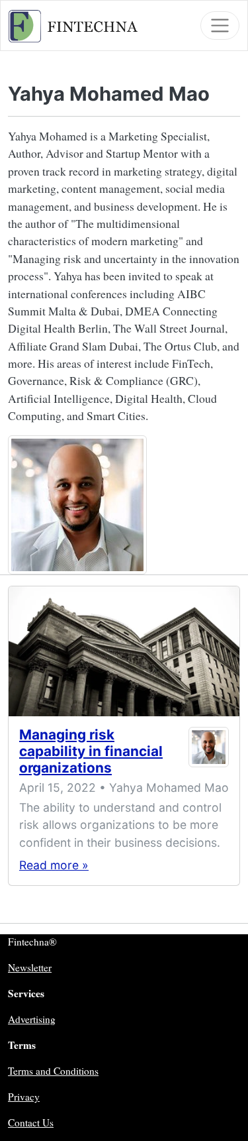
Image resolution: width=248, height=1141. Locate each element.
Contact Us (31, 1122)
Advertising (32, 1019)
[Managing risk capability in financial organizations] (124, 651)
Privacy (24, 1096)
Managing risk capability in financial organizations (91, 751)
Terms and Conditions (53, 1070)
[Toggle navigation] (219, 25)
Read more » (54, 865)
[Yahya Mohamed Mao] (209, 754)
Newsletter (30, 967)
